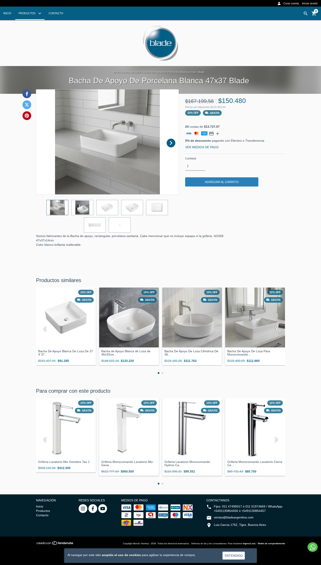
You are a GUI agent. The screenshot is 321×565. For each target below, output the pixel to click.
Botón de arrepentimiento (271, 543)
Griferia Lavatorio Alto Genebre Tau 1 (64, 462)
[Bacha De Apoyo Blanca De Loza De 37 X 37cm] (66, 317)
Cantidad (190, 158)
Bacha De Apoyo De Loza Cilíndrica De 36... (191, 353)
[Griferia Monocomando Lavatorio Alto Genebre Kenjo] (129, 428)
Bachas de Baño (131, 72)
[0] (314, 15)
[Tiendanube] (55, 544)
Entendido (234, 555)
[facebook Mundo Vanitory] (92, 508)
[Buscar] (305, 13)
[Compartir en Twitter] (26, 104)
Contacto (56, 13)
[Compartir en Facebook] (26, 93)
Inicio (7, 13)
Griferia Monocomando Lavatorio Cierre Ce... (254, 463)
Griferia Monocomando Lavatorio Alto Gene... (127, 463)
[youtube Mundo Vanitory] (102, 508)
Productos (27, 13)
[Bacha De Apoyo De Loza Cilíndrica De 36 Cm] (192, 317)
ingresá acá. (249, 543)
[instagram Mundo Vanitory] (83, 508)
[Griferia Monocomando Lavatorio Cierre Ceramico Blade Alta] (255, 428)
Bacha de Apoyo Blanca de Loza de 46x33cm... (125, 353)
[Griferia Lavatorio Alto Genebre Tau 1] (66, 428)
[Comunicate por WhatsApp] (312, 547)
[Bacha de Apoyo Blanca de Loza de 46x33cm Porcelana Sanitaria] (129, 317)
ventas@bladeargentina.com (234, 517)
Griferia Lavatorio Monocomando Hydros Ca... (187, 463)
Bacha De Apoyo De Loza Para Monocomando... (248, 353)
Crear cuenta (291, 3)
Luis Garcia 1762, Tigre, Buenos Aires (240, 525)
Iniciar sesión (310, 3)
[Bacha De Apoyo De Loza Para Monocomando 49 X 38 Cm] (255, 317)
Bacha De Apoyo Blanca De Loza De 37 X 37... (65, 353)
